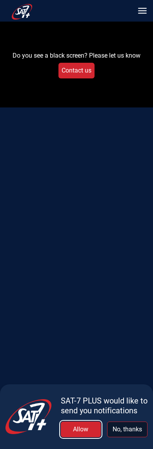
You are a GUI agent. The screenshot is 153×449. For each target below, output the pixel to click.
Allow (80, 429)
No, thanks (127, 429)
